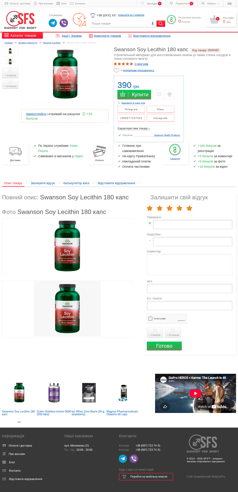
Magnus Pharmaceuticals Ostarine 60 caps (122, 413)
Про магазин (45, 3)
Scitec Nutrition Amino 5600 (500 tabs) (54, 413)
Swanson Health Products (167, 135)
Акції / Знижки (72, 36)
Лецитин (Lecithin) (52, 43)
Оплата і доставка (19, 3)
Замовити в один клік (133, 102)
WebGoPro (218, 476)
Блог (64, 3)
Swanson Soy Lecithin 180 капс (18, 413)
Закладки (153, 3)
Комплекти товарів (107, 36)
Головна (9, 43)
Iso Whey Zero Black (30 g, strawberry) (88, 413)
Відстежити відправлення (152, 36)
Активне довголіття (27, 43)
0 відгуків (141, 64)
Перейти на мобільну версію (148, 476)
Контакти (79, 3)
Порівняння (183, 3)
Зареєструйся (36, 114)
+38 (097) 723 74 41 (148, 445)
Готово (164, 346)
